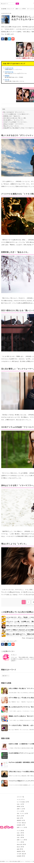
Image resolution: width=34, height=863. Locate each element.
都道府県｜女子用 (21, 820)
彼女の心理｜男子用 (21, 844)
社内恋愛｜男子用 (21, 856)
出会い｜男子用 (20, 832)
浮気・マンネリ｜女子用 (22, 813)
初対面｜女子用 (20, 806)
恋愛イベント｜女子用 (22, 827)
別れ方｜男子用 (20, 846)
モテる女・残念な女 (21, 822)
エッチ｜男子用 (20, 830)
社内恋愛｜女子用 (21, 825)
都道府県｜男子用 (21, 851)
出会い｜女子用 (20, 804)
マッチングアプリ (21, 799)
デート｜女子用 (20, 811)
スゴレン (14, 655)
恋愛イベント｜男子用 (21, 8)
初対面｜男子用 (20, 835)
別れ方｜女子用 (20, 815)
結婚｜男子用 (20, 849)
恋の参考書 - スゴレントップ (7, 8)
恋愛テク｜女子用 (21, 808)
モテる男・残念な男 (21, 853)
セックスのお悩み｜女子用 (23, 801)
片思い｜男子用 (20, 837)
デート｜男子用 (20, 842)
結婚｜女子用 (20, 818)
